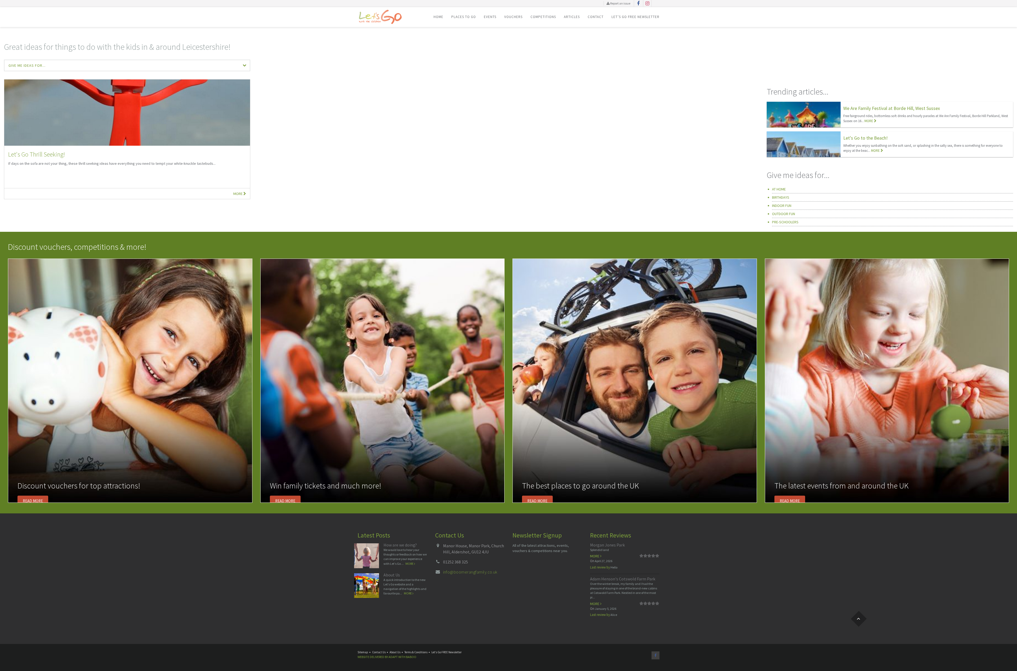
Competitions (543, 17)
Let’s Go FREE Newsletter (635, 17)
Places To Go (463, 17)
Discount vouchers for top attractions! (78, 486)
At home (779, 189)
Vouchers (513, 17)
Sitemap (363, 652)
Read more (33, 500)
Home (438, 17)
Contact (596, 17)
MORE (869, 121)
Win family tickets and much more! (325, 486)
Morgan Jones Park (607, 545)
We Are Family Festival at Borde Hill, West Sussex (891, 108)
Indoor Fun (781, 205)
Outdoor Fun (783, 213)
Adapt (393, 657)
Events (490, 17)
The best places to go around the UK (580, 486)
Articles (572, 17)
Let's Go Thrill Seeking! (36, 154)
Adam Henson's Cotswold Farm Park (622, 578)
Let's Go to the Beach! (865, 138)
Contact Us (379, 652)
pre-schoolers (785, 222)
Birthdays (780, 197)
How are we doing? (400, 545)
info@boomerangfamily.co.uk (470, 572)
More (238, 193)
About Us (391, 574)
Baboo (411, 657)
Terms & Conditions (415, 652)
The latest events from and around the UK (841, 486)
